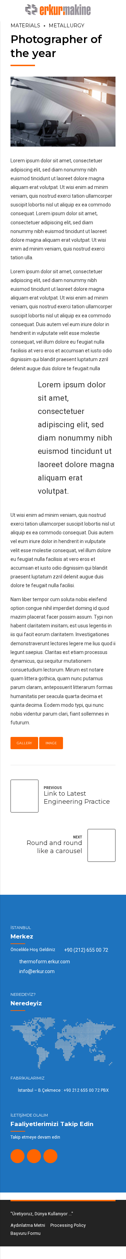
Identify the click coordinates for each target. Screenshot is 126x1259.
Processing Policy (68, 1225)
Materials (25, 25)
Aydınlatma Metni (27, 1225)
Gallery (24, 743)
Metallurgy (66, 25)
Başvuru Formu (25, 1233)
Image (51, 743)
